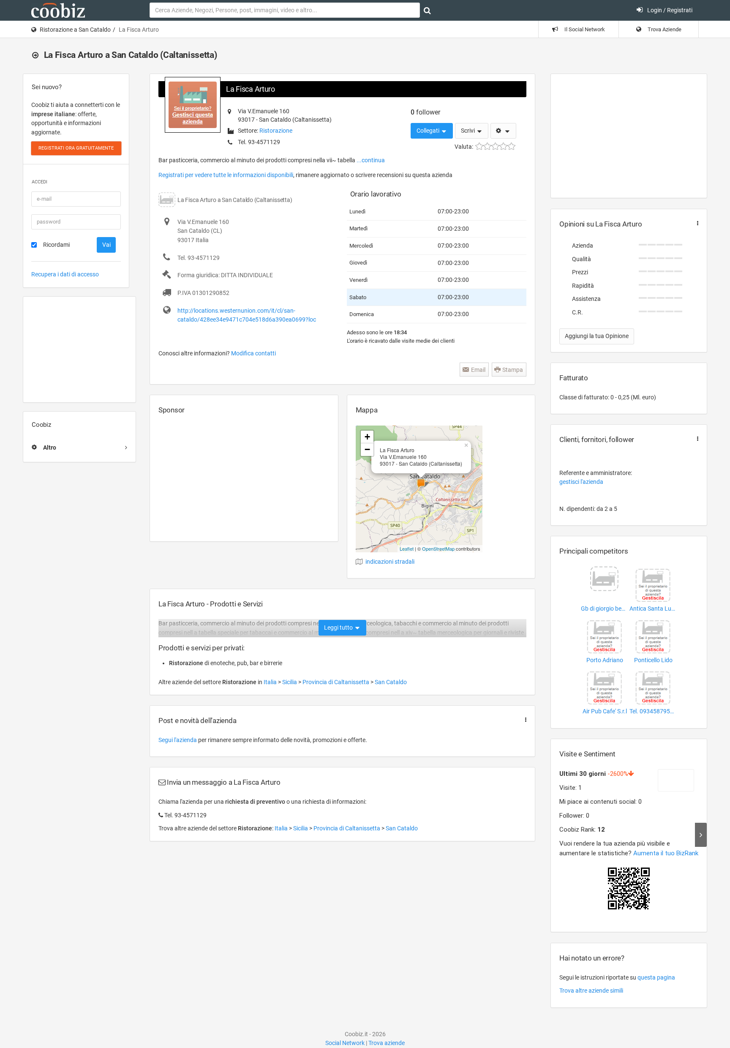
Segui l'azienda (177, 740)
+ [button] (367, 436)
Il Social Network (584, 29)
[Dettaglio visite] (701, 835)
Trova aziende (386, 1043)
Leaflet (407, 548)
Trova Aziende (663, 29)
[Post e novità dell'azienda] (523, 720)
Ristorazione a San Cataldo (75, 29)
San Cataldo (391, 682)
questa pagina (656, 977)
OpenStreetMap (438, 548)
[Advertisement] (79, 349)
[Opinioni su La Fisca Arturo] (695, 223)
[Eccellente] (511, 146)
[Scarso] (487, 146)
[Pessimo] (479, 146)
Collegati (429, 130)
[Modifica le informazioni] (503, 131)
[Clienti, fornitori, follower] (695, 439)
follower (425, 112)
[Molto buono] (503, 146)
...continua (371, 160)
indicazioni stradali (389, 561)
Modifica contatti (253, 353)
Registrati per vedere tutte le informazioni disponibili (225, 175)
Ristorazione (275, 130)
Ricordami (56, 244)
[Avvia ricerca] (427, 11)
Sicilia (290, 682)
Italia (271, 682)
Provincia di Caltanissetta (336, 682)
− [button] (367, 449)
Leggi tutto (339, 627)
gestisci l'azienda (581, 481)
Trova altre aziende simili (591, 990)
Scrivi (468, 130)
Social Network (345, 1043)
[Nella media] (495, 146)
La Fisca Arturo (250, 89)
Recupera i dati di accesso (65, 274)
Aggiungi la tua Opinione (597, 336)
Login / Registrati (669, 10)
